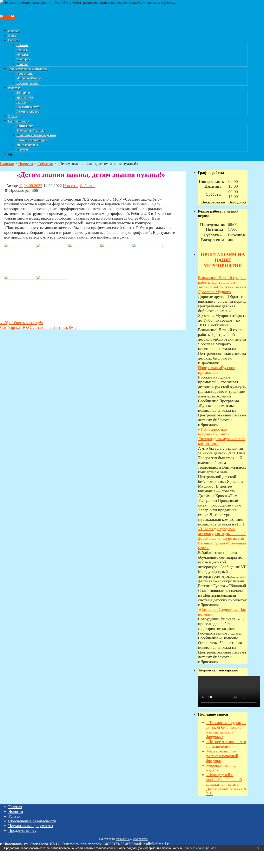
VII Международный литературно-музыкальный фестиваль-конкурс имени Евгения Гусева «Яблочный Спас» (222, 538)
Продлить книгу (22, 830)
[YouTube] (12, 17)
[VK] (5, 17)
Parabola (123, 839)
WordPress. (140, 839)
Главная (15, 806)
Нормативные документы (30, 825)
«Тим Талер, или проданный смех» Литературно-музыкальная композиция (221, 436)
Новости (70, 185)
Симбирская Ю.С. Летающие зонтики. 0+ (38, 327)
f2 (21, 185)
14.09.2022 (33, 185)
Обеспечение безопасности (32, 821)
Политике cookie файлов (199, 848)
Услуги (14, 816)
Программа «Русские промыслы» (216, 370)
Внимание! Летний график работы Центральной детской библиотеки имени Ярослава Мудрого (222, 284)
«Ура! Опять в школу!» (21, 322)
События (87, 185)
